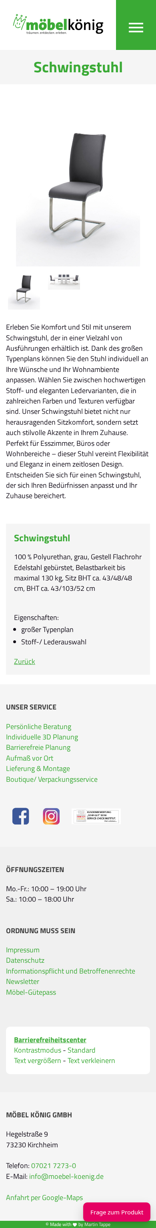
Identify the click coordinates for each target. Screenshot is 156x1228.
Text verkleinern (91, 1060)
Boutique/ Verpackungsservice (52, 779)
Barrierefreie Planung (38, 747)
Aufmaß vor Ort (29, 758)
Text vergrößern (37, 1060)
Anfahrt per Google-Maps (44, 1197)
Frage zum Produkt (116, 1212)
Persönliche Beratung (38, 726)
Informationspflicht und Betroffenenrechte (70, 971)
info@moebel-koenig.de (66, 1176)
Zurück (24, 661)
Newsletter (22, 981)
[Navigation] (136, 25)
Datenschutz (25, 960)
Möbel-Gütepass (31, 992)
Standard (82, 1050)
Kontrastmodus (37, 1050)
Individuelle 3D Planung (42, 736)
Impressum (23, 949)
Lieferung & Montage (38, 768)
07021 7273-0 (53, 1165)
